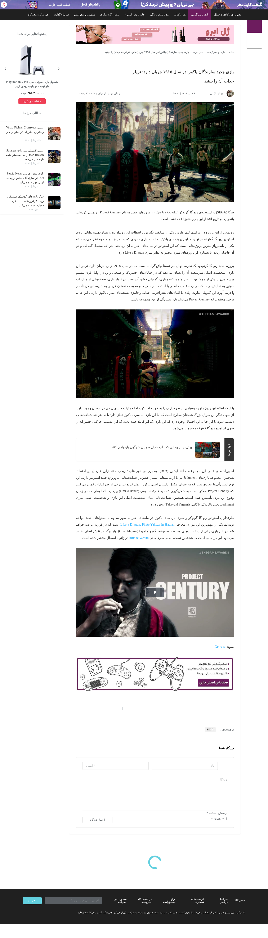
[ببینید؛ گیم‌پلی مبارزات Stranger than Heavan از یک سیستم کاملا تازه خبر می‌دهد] (54, 156)
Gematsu (220, 646)
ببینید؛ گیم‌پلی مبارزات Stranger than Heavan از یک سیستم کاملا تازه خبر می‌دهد (25, 155)
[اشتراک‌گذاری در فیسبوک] (100, 708)
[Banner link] (134, 4)
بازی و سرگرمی (200, 14)
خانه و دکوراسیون (135, 14)
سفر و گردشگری (109, 14)
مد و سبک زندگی (159, 14)
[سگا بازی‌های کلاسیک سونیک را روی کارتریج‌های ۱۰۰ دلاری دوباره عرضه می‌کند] (54, 202)
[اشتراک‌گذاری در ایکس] (92, 708)
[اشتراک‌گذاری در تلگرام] (77, 708)
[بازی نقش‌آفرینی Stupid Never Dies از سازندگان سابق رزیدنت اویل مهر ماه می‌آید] (54, 179)
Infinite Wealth (139, 538)
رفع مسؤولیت (169, 900)
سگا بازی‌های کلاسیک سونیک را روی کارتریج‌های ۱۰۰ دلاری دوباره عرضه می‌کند (24, 201)
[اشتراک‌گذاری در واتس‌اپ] (85, 708)
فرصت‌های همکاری (197, 900)
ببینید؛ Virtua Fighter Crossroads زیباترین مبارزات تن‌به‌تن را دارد (24, 129)
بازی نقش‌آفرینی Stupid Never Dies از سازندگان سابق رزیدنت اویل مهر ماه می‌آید (25, 178)
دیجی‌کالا (239, 900)
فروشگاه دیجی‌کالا (38, 14)
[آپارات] (47, 913)
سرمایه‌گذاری (61, 14)
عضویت (32, 900)
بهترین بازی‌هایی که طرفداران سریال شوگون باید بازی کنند (151, 447)
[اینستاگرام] (32, 913)
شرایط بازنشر (224, 900)
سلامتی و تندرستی (84, 14)
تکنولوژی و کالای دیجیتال (227, 14)
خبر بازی (198, 52)
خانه (231, 52)
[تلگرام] (24, 913)
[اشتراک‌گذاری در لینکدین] (108, 708)
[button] (129, 708)
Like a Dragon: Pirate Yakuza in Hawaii (147, 524)
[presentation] (58, 67)
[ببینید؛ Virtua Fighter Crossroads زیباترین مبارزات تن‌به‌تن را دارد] (54, 133)
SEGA (210, 729)
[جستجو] (254, 41)
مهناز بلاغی (216, 93)
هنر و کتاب (180, 14)
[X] (39, 913)
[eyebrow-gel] (155, 34)
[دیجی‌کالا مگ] (254, 26)
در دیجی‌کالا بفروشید (145, 900)
